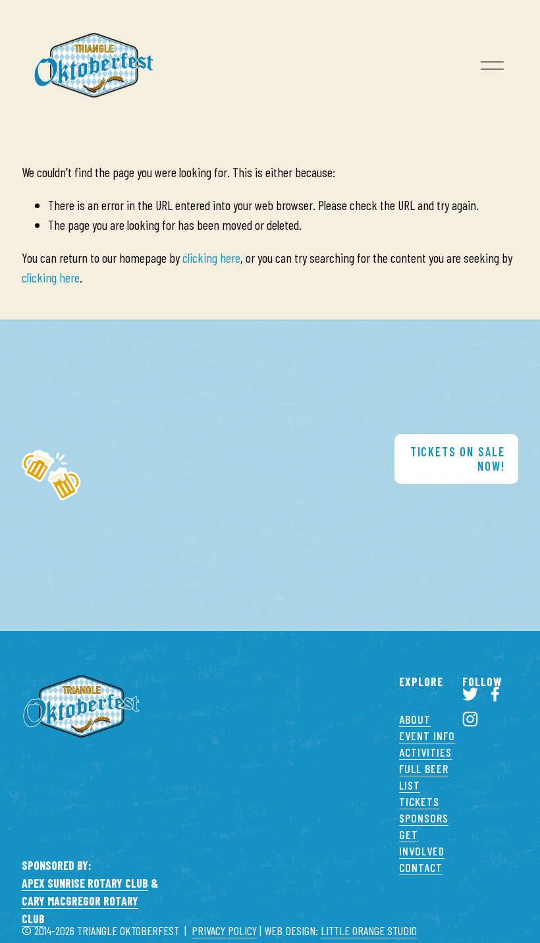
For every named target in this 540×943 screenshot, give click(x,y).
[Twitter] (470, 694)
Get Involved (422, 842)
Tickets (419, 801)
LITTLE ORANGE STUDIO (369, 930)
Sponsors (423, 818)
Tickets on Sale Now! (457, 459)
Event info (427, 735)
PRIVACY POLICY (224, 930)
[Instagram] (470, 719)
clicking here (211, 257)
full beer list (423, 776)
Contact (421, 867)
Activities (425, 752)
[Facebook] (495, 694)
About (415, 719)
